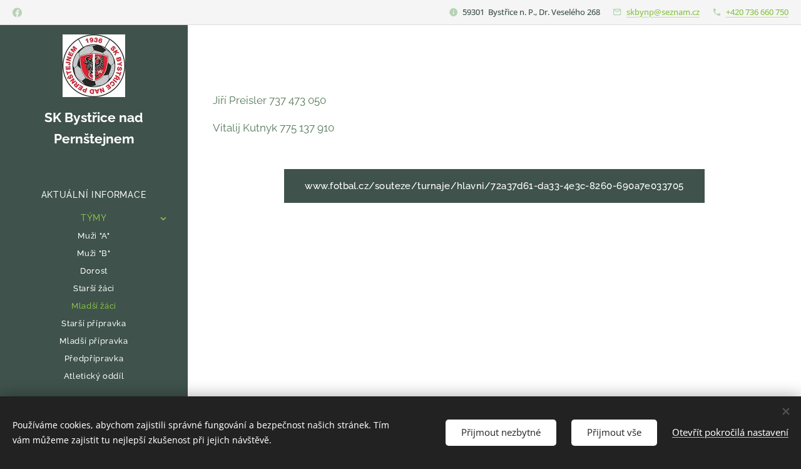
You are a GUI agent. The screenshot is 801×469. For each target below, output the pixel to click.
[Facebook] (17, 12)
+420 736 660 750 (757, 12)
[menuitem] (94, 195)
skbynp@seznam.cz (663, 12)
